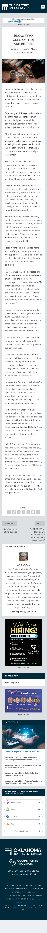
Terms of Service (36, 907)
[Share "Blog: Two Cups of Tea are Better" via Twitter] (13, 512)
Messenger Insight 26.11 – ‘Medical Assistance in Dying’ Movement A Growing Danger (23, 782)
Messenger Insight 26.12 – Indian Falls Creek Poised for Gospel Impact (22, 774)
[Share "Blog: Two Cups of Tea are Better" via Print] (38, 512)
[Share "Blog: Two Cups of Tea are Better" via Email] (33, 512)
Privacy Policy (23, 902)
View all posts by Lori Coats (23, 612)
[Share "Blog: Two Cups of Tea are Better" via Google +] (18, 512)
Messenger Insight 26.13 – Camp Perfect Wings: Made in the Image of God (23, 766)
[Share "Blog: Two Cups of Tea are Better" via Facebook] (9, 512)
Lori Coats (24, 49)
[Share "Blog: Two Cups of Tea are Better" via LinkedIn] (28, 512)
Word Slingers (26, 52)
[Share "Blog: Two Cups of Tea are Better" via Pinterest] (23, 512)
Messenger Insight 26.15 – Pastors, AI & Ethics (22, 752)
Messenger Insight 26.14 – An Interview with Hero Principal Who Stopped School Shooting (22, 758)
